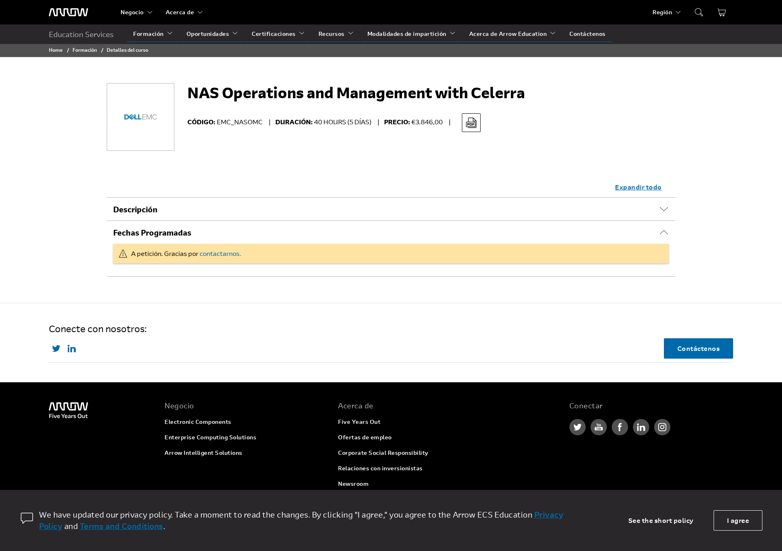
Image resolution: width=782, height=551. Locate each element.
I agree (738, 520)
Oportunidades (208, 33)
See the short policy (661, 520)
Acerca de (180, 12)
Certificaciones (274, 33)
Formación (148, 33)
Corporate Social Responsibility (383, 452)
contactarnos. (220, 253)
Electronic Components (198, 421)
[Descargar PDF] (471, 122)
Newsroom (353, 483)
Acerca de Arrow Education (508, 33)
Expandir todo (638, 187)
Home (56, 49)
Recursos (332, 33)
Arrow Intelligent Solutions (203, 452)
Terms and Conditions (121, 526)
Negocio (132, 12)
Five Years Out (359, 421)
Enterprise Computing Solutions (210, 437)
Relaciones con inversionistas (380, 468)
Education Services (81, 34)
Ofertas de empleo (365, 437)
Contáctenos (587, 33)
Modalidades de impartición (406, 33)
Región (662, 12)
